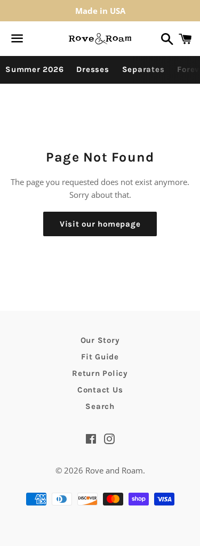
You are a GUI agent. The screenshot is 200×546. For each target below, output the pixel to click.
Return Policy (100, 373)
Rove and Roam (114, 470)
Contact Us (100, 390)
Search (100, 406)
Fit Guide (100, 357)
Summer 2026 (34, 69)
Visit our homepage (100, 224)
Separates (143, 69)
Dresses (92, 69)
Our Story (100, 340)
